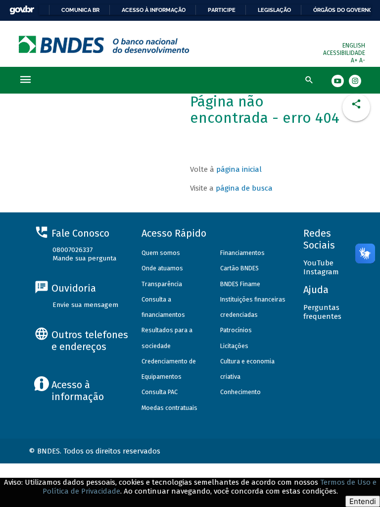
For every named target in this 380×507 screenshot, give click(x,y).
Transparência (162, 284)
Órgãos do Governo (343, 10)
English (353, 45)
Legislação (274, 10)
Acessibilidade (344, 53)
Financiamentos (242, 252)
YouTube (318, 262)
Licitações (234, 346)
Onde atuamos (162, 268)
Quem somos (161, 252)
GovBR (21, 10)
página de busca (244, 188)
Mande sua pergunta (84, 258)
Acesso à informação (154, 10)
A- (362, 60)
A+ (355, 60)
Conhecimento (240, 392)
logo (104, 44)
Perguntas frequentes (322, 312)
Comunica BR (80, 10)
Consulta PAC (160, 392)
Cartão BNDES (239, 268)
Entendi (362, 501)
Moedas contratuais (169, 407)
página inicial (239, 169)
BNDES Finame (240, 284)
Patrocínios (236, 330)
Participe (222, 10)
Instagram (321, 271)
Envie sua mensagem (85, 305)
